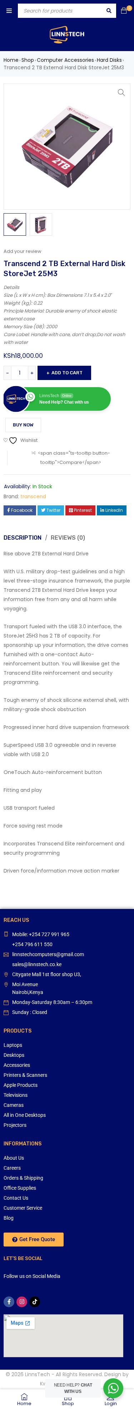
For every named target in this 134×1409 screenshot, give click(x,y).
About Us (14, 1158)
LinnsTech (37, 1374)
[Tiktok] (34, 1301)
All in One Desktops (25, 1115)
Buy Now (23, 425)
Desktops (14, 1055)
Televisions (16, 1095)
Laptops (13, 1045)
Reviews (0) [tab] (68, 537)
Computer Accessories (65, 60)
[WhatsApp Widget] (113, 1388)
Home (11, 60)
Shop (27, 60)
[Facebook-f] (9, 1301)
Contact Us (16, 1198)
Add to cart (67, 372)
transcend (33, 496)
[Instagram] (21, 1301)
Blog (9, 1218)
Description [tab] (22, 537)
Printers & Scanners (25, 1075)
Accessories (17, 1065)
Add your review (22, 251)
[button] (121, 92)
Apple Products (21, 1085)
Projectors (15, 1125)
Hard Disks (109, 60)
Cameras (14, 1105)
